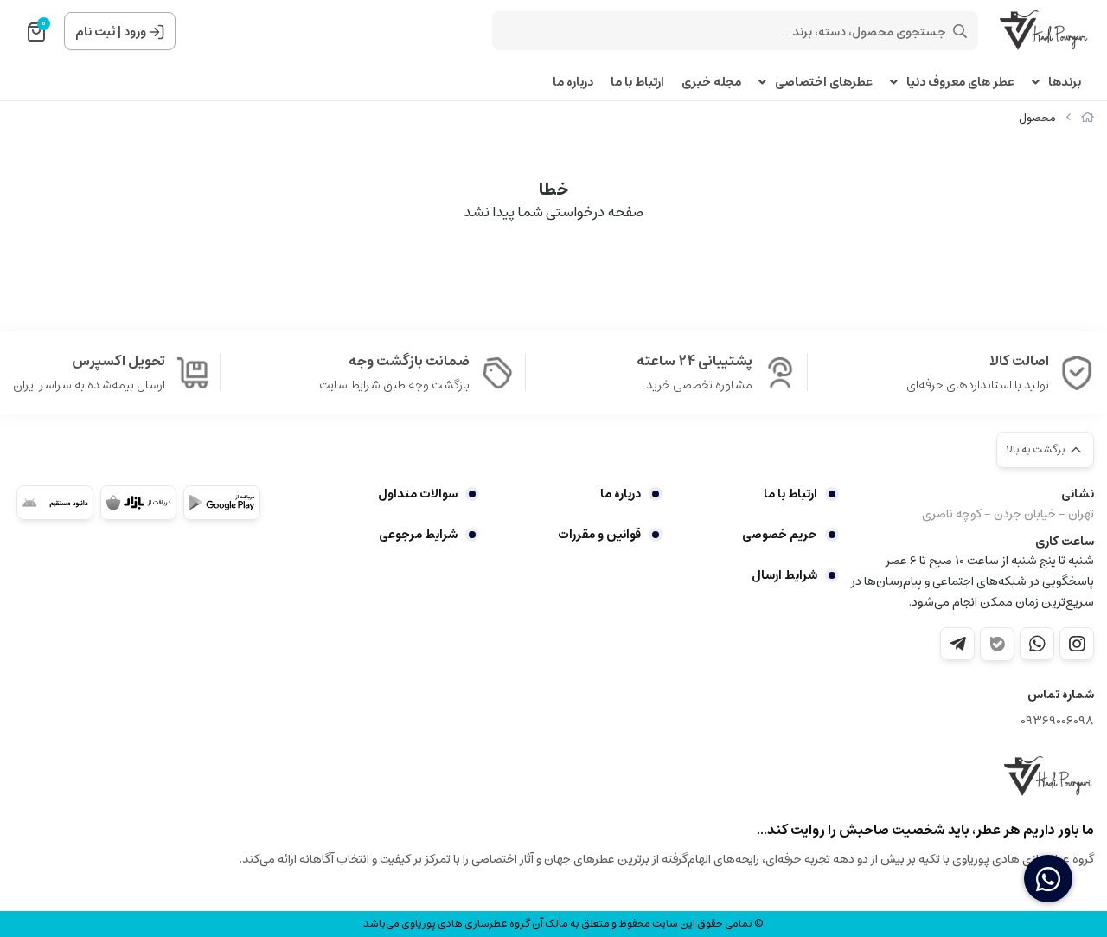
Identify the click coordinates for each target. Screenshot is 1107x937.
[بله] (997, 644)
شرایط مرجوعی (418, 534)
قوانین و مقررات (599, 534)
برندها (1064, 83)
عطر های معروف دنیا (960, 83)
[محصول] (1049, 777)
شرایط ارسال (784, 575)
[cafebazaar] (138, 502)
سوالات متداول (418, 494)
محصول (1037, 118)
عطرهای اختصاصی (824, 83)
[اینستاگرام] (1076, 643)
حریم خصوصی (779, 534)
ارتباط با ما (637, 83)
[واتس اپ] (1037, 643)
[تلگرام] (957, 643)
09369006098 (1057, 721)
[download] (54, 502)
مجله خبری (711, 83)
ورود (135, 32)
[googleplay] (221, 502)
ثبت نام (95, 32)
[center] (960, 31)
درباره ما (573, 83)
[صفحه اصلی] (1087, 118)
